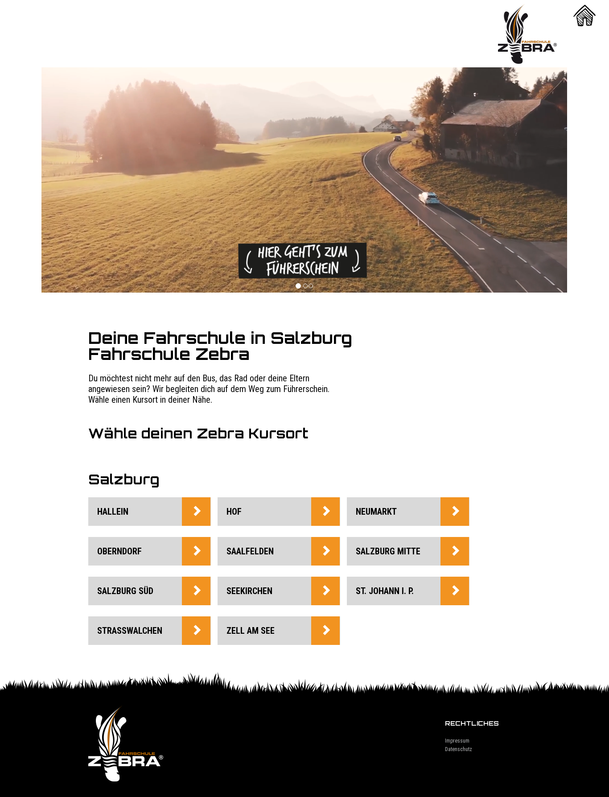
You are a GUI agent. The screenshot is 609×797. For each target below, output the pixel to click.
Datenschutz (458, 749)
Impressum (457, 741)
